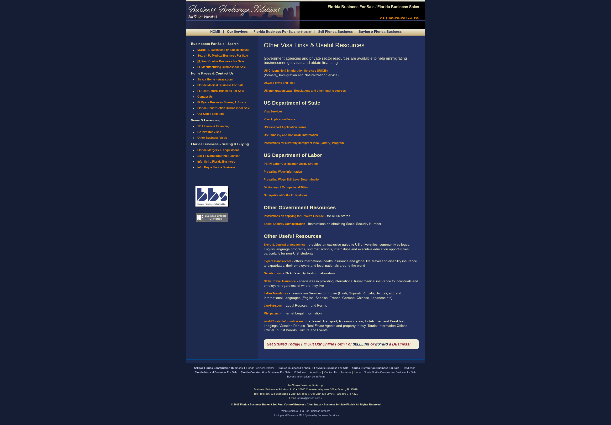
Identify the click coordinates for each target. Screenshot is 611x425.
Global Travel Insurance (280, 281)
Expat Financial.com (277, 261)
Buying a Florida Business (380, 31)
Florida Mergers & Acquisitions (218, 150)
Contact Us (205, 96)
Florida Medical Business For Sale (220, 85)
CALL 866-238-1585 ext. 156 (399, 18)
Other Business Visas (212, 137)
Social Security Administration (284, 224)
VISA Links (300, 372)
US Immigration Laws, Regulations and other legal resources (305, 90)
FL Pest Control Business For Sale (220, 91)
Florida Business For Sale (282, 31)
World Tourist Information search (286, 321)
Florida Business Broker (260, 368)
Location (346, 372)
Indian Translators (276, 293)
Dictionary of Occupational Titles (286, 187)
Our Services (237, 31)
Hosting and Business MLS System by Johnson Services (306, 415)
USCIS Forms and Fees (279, 83)
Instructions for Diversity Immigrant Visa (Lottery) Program (304, 143)
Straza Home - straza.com (215, 79)
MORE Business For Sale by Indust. (223, 50)
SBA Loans (409, 368)
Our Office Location (210, 114)
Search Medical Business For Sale (222, 55)
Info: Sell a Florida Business (216, 161)
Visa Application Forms (279, 119)
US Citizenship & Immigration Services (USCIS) (296, 70)
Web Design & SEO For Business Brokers (305, 410)
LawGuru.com (273, 305)
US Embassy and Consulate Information (291, 135)
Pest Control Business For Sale (220, 61)
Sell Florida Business (335, 31)
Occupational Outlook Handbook (285, 195)
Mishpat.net (271, 313)
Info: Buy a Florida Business (216, 167)
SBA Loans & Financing (213, 126)
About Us (315, 372)
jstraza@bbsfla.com (309, 398)
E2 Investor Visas (209, 132)
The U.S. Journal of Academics (285, 244)
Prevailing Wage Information (283, 171)
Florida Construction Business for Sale (223, 108)
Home (357, 372)
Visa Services (273, 111)
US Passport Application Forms (285, 127)
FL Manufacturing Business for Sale (221, 67)
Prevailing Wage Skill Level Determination (292, 179)
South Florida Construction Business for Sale (390, 372)
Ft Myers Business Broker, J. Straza (221, 102)
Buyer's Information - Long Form (306, 376)
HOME (215, 31)
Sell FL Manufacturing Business (218, 156)
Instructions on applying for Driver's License (294, 216)
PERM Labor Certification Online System (291, 163)
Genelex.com (273, 273)
